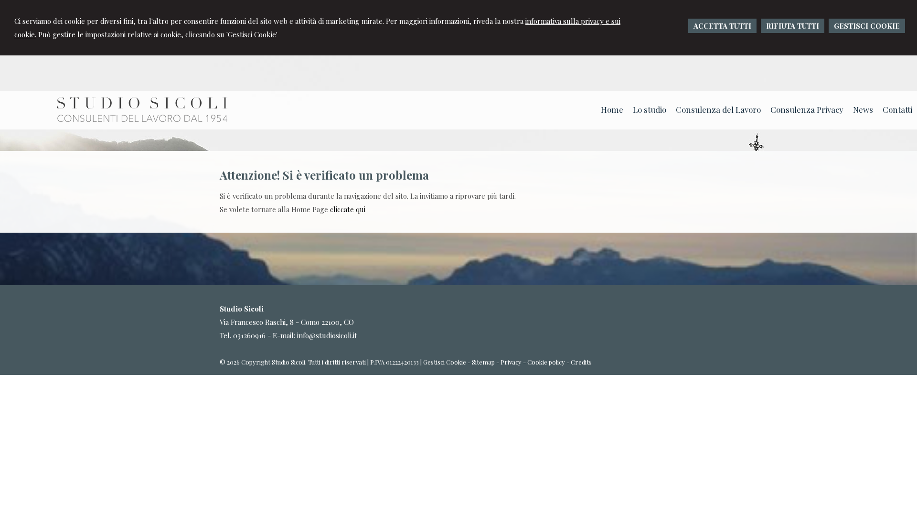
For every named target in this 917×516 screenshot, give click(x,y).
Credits (581, 362)
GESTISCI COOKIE (867, 26)
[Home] (141, 131)
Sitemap (483, 362)
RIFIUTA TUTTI (792, 26)
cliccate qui (347, 209)
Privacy (511, 362)
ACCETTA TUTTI (722, 26)
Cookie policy (546, 362)
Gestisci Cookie (444, 362)
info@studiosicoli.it (327, 335)
